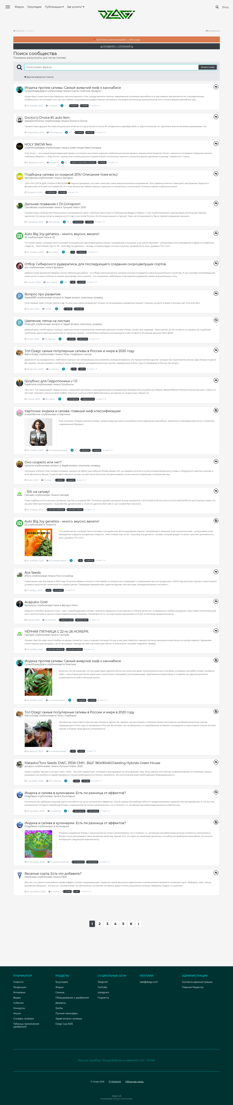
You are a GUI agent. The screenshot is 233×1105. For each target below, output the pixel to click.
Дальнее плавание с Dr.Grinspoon (53, 204)
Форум (19, 6)
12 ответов (49, 339)
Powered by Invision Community (116, 1099)
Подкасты (103, 997)
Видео (17, 997)
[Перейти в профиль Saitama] (19, 464)
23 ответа (50, 399)
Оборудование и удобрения (72, 997)
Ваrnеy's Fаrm (70, 605)
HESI (64, 876)
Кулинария (68, 796)
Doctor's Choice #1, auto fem (47, 118)
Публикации (53, 6)
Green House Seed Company (85, 147)
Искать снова (207, 67)
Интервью (19, 992)
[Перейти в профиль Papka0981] (19, 296)
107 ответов (54, 781)
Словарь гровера (23, 1018)
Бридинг (59, 267)
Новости (51, 524)
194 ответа (51, 282)
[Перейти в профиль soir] (19, 265)
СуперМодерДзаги (36, 91)
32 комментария (57, 560)
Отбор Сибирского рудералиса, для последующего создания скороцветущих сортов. (95, 264)
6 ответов (53, 369)
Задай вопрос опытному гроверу (83, 297)
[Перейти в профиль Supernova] (19, 382)
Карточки (64, 414)
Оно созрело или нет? (43, 462)
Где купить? (75, 6)
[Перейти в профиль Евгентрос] (19, 603)
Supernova (30, 384)
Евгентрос (31, 605)
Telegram (103, 982)
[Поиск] (217, 7)
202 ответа (54, 222)
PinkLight (30, 324)
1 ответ (48, 309)
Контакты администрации (197, 982)
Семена (59, 992)
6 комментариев (57, 751)
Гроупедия (34, 6)
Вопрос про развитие (43, 294)
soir (27, 267)
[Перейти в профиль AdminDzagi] (19, 352)
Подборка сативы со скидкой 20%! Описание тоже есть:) (71, 174)
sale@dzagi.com (149, 982)
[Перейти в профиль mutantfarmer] (19, 412)
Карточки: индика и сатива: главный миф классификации (73, 411)
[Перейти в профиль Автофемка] (19, 176)
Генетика (70, 664)
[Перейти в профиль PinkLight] (19, 322)
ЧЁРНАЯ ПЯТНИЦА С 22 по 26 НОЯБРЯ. (57, 631)
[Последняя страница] (138, 924)
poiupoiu (29, 766)
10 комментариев (57, 450)
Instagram (103, 992)
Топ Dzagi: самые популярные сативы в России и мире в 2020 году (79, 351)
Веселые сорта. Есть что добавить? (53, 873)
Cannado (29, 495)
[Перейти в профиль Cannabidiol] (19, 205)
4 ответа (52, 105)
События (18, 1002)
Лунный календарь (66, 1013)
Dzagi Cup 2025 (64, 1023)
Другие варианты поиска (40, 77)
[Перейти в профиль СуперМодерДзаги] (19, 89)
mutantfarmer (33, 414)
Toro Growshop (64, 575)
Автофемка (31, 177)
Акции (17, 1013)
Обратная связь (134, 1081)
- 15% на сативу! (37, 492)
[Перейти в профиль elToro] (19, 574)
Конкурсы (19, 1008)
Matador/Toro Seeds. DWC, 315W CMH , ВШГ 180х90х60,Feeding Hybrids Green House (92, 763)
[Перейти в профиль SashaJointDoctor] (19, 119)
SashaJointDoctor (35, 121)
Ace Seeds (33, 572)
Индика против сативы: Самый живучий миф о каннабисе (73, 88)
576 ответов (55, 132)
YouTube (102, 987)
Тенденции (19, 987)
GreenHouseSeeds (35, 147)
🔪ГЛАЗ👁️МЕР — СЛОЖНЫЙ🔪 (116, 46)
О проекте (115, 1081)
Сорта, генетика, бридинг (86, 91)
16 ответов (50, 620)
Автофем (67, 177)
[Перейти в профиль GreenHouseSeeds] (19, 146)
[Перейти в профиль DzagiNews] (19, 794)
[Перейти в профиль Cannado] (19, 493)
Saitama (29, 465)
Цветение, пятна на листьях (47, 321)
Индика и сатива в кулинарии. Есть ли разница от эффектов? (75, 793)
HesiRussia (30, 876)
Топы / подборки (67, 715)
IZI (26, 237)
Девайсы (60, 1002)
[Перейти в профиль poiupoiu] (19, 764)
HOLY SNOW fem (38, 144)
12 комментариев (59, 862)
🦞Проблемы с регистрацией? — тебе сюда (116, 39)
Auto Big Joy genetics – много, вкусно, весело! (62, 234)
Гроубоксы (67, 384)
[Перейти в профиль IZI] (19, 235)
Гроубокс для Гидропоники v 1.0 (51, 381)
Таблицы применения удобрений (26, 1025)
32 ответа (54, 252)
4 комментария (56, 700)
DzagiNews (31, 796)
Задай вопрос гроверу (68, 1018)
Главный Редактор (193, 987)
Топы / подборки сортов (77, 354)
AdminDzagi (32, 354)
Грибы (59, 1008)
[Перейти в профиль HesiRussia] (19, 875)
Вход (225, 7)
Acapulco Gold (36, 602)
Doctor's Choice (78, 121)
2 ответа (53, 162)
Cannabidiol (31, 207)
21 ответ (47, 480)
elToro (28, 575)
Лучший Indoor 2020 (74, 207)
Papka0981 (30, 297)
